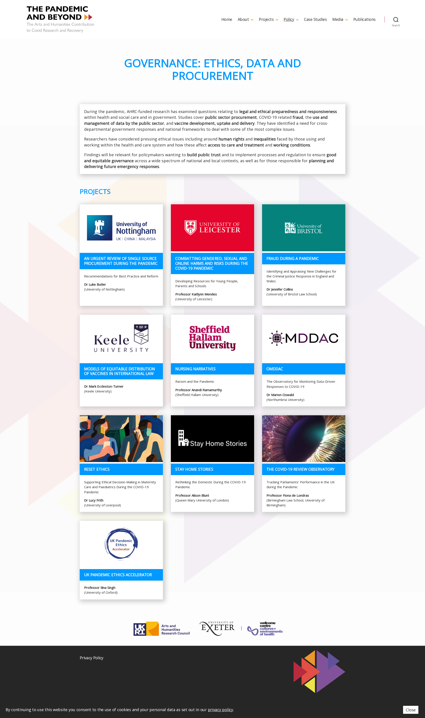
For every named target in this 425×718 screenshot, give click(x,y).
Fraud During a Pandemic (293, 258)
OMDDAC (275, 368)
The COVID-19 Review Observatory (300, 469)
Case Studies (315, 19)
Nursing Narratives (195, 368)
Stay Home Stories (194, 469)
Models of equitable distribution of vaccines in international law (119, 371)
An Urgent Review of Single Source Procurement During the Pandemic (121, 261)
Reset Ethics (97, 469)
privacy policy (220, 709)
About (243, 19)
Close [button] (411, 709)
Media (337, 19)
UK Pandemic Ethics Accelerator (118, 574)
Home (226, 19)
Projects (266, 19)
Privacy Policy (91, 657)
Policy (289, 19)
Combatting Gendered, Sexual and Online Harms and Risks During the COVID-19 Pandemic (211, 263)
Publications (364, 19)
